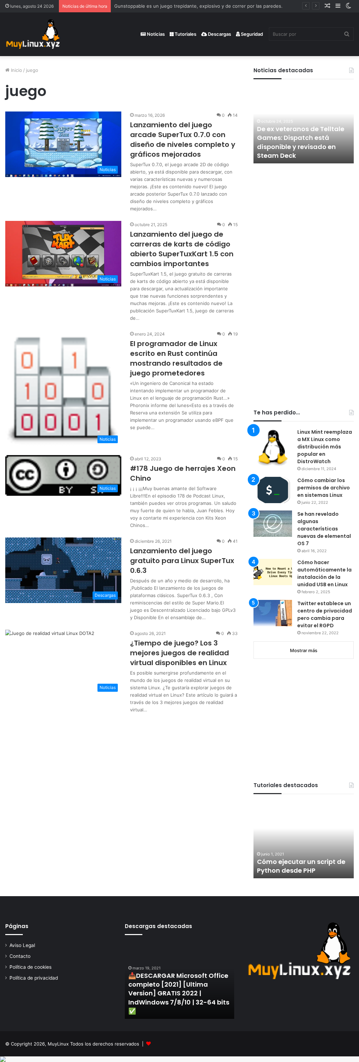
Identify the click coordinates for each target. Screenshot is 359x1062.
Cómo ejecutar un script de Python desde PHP (301, 866)
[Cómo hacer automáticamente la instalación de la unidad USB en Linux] (272, 572)
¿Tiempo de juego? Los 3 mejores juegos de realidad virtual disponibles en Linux (179, 653)
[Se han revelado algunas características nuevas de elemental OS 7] (272, 523)
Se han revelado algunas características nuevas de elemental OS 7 (324, 528)
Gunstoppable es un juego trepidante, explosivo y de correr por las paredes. (198, 6)
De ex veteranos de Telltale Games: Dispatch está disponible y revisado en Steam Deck (300, 142)
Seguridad (251, 34)
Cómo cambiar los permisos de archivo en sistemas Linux (323, 488)
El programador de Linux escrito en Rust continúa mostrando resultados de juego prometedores (176, 358)
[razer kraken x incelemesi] (179, 1059)
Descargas (219, 34)
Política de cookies (30, 967)
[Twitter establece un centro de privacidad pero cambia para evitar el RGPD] (272, 613)
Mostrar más (303, 650)
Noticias (155, 34)
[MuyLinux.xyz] (32, 34)
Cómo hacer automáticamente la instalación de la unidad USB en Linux (324, 573)
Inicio (15, 70)
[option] (303, 124)
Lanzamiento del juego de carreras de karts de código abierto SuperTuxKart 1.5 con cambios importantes (181, 249)
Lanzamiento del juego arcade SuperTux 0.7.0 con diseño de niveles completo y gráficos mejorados (182, 139)
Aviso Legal (22, 945)
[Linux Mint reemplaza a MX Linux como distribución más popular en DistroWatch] (272, 447)
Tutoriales (185, 34)
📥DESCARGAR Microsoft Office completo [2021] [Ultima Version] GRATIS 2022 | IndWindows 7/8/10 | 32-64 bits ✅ (178, 993)
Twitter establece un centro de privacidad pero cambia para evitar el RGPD (324, 614)
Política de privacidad (33, 978)
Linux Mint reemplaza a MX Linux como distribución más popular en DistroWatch (324, 446)
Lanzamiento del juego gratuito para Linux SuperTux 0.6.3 (182, 560)
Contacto (20, 956)
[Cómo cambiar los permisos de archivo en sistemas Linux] (272, 490)
